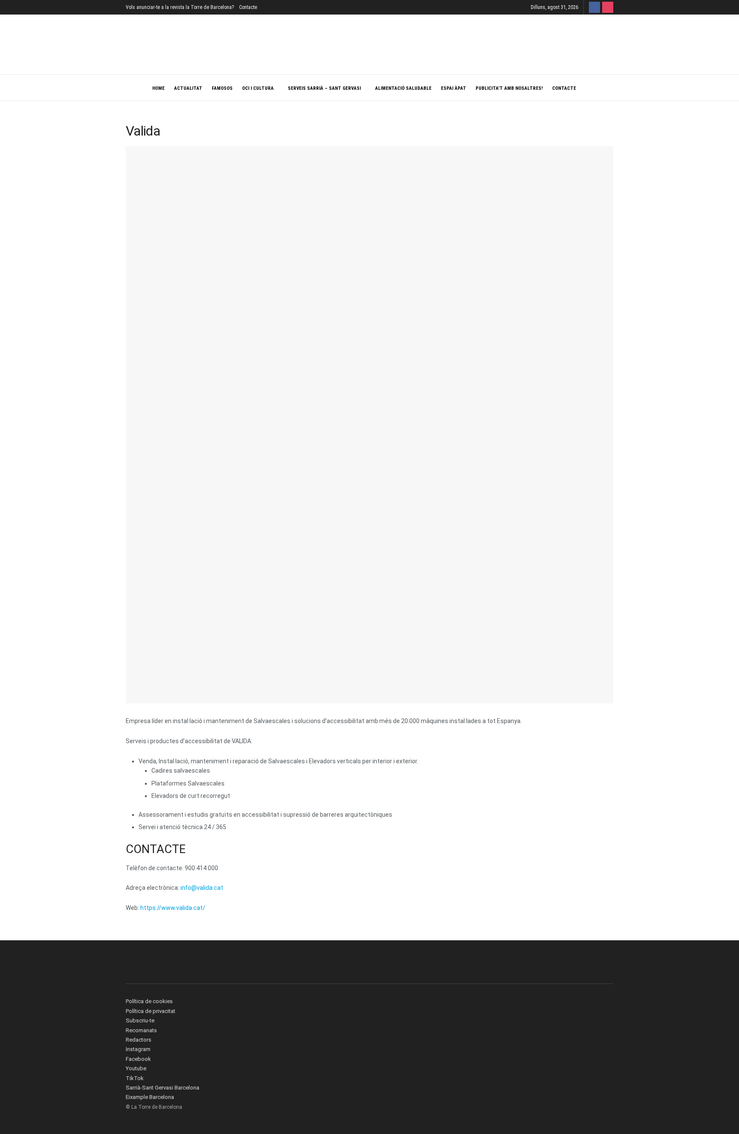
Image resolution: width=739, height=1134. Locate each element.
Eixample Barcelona (150, 1097)
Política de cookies (149, 1001)
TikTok (135, 1078)
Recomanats (141, 1030)
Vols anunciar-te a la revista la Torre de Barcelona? (180, 7)
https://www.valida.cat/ (172, 907)
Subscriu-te (140, 1020)
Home (158, 88)
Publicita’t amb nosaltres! (509, 88)
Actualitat (188, 88)
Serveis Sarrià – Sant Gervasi (324, 88)
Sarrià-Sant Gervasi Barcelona (162, 1087)
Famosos (222, 88)
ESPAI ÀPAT (453, 88)
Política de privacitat (150, 1011)
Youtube (136, 1068)
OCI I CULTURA (258, 88)
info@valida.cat (201, 887)
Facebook (138, 1059)
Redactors (138, 1040)
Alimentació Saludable (403, 88)
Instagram (138, 1049)
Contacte (248, 7)
